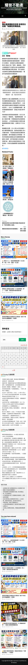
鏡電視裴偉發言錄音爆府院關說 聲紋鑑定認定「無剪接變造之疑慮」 (13, 223)
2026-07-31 (9, 320)
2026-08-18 (9, 264)
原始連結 (5, 148)
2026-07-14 (9, 626)
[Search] (25, 15)
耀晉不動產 (14, 5)
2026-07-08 (9, 654)
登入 (10, 332)
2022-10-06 (10, 29)
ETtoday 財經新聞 (8, 430)
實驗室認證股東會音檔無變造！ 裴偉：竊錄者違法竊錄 (14, 228)
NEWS (4, 22)
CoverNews (22, 660)
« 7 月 (13, 370)
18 (6, 360)
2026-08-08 (9, 292)
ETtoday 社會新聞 (8, 375)
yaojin (4, 29)
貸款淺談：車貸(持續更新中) (11, 502)
